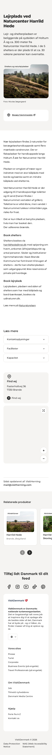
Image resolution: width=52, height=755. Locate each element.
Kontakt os (13, 718)
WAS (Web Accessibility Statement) (35, 745)
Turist (11, 658)
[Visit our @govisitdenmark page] (34, 586)
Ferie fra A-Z (14, 714)
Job (10, 688)
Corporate (13, 662)
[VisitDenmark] (18, 600)
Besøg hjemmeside (22, 115)
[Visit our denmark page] (9, 586)
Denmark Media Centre (20, 696)
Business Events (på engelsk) (23, 666)
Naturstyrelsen (27, 305)
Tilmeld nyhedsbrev (18, 692)
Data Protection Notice (11, 745)
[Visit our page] (17, 586)
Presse (11, 654)
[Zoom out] (43, 458)
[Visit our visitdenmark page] (26, 586)
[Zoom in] (43, 450)
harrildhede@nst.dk (14, 244)
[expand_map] (43, 410)
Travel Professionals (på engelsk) (25, 670)
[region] (26, 434)
